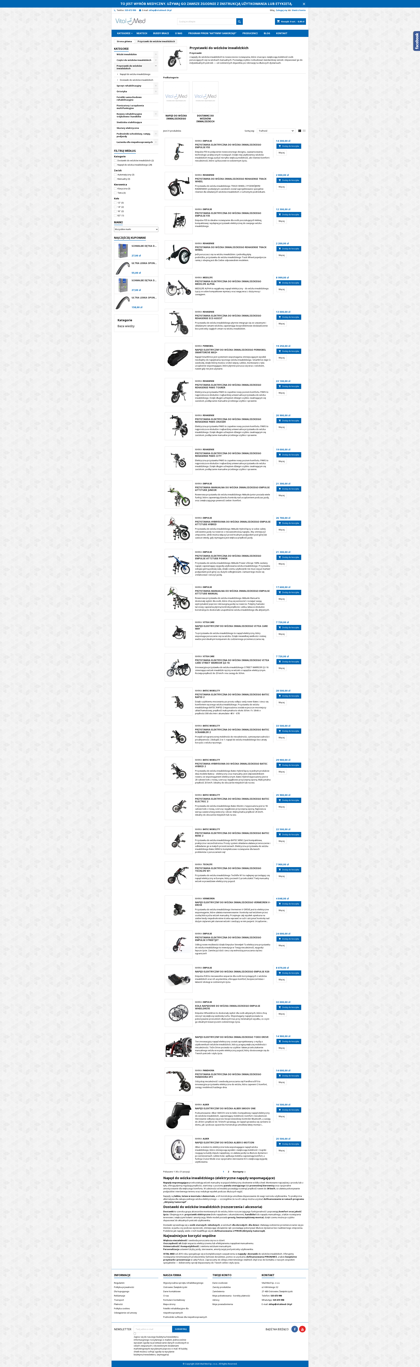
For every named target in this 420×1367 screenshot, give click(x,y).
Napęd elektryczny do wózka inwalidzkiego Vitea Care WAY (231, 627)
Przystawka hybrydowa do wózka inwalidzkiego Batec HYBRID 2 (231, 765)
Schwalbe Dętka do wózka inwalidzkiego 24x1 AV (144, 246)
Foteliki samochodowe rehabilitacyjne (129, 98)
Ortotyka (122, 91)
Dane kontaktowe (172, 1291)
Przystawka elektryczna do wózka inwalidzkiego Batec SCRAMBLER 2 (232, 731)
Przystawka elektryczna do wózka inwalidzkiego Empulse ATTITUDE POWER (228, 557)
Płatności (118, 1304)
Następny (239, 1171)
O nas (178, 33)
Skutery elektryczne (128, 127)
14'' (120, 206)
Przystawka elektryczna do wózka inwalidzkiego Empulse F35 (228, 214)
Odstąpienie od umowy (125, 1312)
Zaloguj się (281, 10)
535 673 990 (130, 10)
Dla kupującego (121, 1291)
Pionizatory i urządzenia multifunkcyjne (130, 107)
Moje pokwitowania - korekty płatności (231, 1295)
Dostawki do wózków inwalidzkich (136, 79)
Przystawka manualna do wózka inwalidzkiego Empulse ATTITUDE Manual (232, 592)
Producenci (250, 33)
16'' (120, 211)
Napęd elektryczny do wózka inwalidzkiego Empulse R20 (232, 971)
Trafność (277, 131)
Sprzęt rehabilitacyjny (129, 85)
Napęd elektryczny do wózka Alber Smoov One (225, 1108)
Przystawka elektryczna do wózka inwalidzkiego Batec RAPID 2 (232, 696)
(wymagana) (161, 1345)
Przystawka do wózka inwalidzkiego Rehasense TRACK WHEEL (230, 180)
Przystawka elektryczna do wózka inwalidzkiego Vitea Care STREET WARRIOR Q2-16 (232, 661)
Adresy (216, 1299)
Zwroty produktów (221, 1287)
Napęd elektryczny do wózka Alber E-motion (224, 1142)
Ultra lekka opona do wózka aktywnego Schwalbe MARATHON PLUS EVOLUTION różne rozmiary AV (144, 297)
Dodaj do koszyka (289, 146)
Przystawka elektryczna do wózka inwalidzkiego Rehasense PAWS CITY (228, 454)
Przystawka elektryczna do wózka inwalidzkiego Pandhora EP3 (228, 1075)
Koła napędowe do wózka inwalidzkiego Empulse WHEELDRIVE (227, 1007)
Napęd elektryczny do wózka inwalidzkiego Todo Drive (232, 1037)
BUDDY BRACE (161, 33)
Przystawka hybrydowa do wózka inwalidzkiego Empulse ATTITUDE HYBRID (233, 523)
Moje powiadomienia (222, 1304)
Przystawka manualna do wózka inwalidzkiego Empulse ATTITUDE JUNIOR (232, 489)
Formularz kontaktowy (174, 1299)
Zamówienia (218, 1291)
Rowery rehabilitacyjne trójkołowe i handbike (129, 115)
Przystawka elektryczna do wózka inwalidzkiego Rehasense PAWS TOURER (228, 386)
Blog (267, 33)
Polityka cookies (122, 1308)
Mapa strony (169, 1304)
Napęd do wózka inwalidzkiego (135, 74)
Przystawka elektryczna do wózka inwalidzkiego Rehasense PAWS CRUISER (228, 420)
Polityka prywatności (124, 1287)
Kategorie (123, 33)
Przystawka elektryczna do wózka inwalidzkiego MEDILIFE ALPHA (228, 282)
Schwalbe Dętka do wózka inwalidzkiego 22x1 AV (144, 280)
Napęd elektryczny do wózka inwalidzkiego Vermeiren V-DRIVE (233, 903)
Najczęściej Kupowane (130, 238)
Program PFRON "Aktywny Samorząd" (212, 33)
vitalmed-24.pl (250, 1259)
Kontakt (281, 33)
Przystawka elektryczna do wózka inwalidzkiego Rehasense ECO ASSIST (228, 317)
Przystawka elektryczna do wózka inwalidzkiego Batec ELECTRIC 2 (232, 800)
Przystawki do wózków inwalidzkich (129, 67)
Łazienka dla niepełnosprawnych (135, 142)
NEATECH (141, 33)
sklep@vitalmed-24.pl (160, 10)
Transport (119, 1299)
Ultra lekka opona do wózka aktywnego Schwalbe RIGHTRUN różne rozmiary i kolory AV (144, 263)
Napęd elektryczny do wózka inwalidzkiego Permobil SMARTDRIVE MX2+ (230, 351)
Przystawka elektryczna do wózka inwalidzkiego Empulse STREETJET (228, 939)
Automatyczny (125, 174)
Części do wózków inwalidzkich (134, 60)
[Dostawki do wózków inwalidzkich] (205, 97)
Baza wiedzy (126, 326)
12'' (120, 202)
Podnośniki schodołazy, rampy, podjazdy (134, 135)
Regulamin (119, 1282)
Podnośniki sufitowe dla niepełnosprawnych (185, 1316)
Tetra (121, 192)
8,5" (120, 215)
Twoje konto (221, 1275)
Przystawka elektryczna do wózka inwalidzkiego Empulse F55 (228, 146)
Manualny (123, 178)
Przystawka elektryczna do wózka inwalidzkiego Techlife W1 (228, 869)
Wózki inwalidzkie (127, 54)
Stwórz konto (299, 10)
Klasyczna (123, 188)
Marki (118, 222)
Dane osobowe (220, 1282)
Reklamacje (119, 1295)
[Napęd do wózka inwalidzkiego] (176, 97)
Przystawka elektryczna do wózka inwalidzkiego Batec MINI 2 (232, 834)
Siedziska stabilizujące (129, 122)
